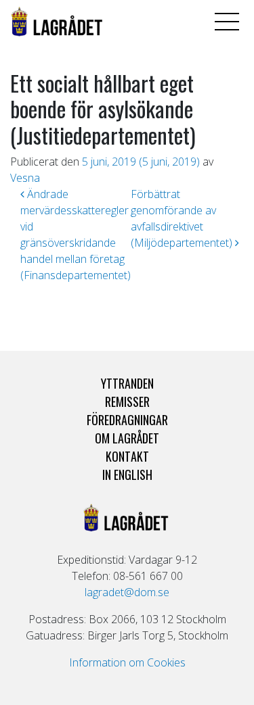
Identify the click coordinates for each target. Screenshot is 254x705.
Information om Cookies (127, 662)
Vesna (25, 177)
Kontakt (127, 456)
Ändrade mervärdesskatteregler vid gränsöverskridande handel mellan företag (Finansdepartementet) (75, 235)
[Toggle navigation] (227, 21)
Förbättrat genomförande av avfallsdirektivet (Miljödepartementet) (183, 218)
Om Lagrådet (127, 438)
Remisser (127, 401)
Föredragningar (127, 420)
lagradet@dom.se (127, 592)
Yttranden (127, 383)
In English (127, 474)
